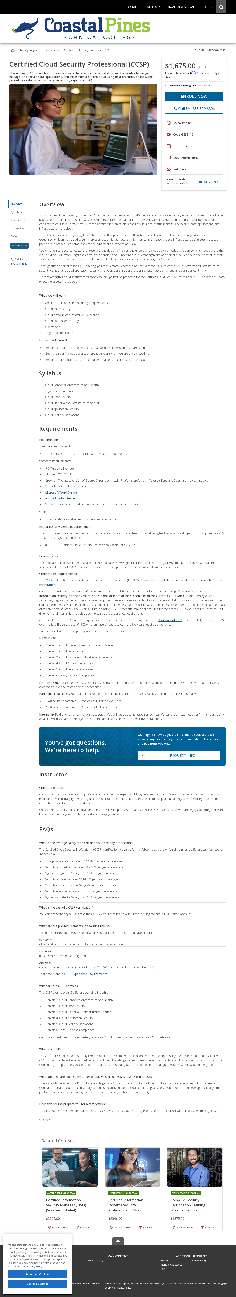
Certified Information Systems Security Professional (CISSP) (125, 1205)
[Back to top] (118, 1255)
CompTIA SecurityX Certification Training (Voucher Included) (188, 1205)
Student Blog (199, 1260)
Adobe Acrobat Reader (60, 498)
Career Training (94, 1260)
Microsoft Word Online (61, 492)
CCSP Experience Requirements (85, 974)
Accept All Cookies (38, 1274)
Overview (16, 204)
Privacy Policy (123, 1287)
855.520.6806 (18, 264)
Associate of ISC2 (170, 620)
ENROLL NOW (194, 96)
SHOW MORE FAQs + (53, 1120)
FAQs (14, 236)
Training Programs (29, 50)
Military (164, 1260)
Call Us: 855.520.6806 (210, 50)
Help (162, 1268)
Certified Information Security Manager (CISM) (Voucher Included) (66, 1205)
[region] (37, 1264)
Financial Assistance (171, 1264)
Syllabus (16, 212)
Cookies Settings (37, 1283)
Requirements (20, 220)
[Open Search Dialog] (221, 6)
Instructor (17, 228)
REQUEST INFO (209, 182)
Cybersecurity (51, 50)
